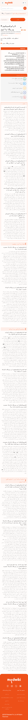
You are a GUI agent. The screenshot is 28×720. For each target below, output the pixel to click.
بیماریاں (7, 704)
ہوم (4, 13)
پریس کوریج (21, 700)
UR (23, 2)
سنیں (4, 43)
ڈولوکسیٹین (18, 33)
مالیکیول (8, 13)
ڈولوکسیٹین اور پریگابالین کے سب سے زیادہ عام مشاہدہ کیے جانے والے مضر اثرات (14, 190)
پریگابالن (5, 34)
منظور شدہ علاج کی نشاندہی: (9, 38)
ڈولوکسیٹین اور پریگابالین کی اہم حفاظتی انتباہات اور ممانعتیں (15, 215)
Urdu (24, 30)
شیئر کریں (11, 43)
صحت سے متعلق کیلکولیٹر (7, 697)
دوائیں (7, 700)
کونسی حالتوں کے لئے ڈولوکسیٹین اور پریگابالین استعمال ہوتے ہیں (14, 108)
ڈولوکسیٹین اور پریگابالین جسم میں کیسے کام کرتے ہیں (15, 135)
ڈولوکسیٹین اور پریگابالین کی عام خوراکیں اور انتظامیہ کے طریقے (15, 163)
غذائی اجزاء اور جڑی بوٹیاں (7, 708)
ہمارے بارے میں (21, 694)
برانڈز (7, 694)
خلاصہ (17, 19)
